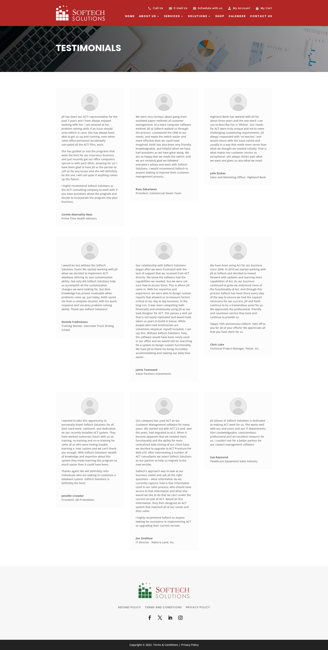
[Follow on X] (159, 617)
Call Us (158, 8)
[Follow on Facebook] (149, 617)
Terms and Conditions (163, 607)
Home (130, 16)
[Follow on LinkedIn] (170, 617)
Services (172, 16)
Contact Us (261, 16)
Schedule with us (210, 8)
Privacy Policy (198, 607)
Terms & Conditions (165, 645)
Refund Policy (129, 607)
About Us (147, 16)
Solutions (197, 16)
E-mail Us (181, 8)
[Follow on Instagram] (180, 617)
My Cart (266, 8)
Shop (219, 16)
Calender (237, 16)
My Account (241, 8)
